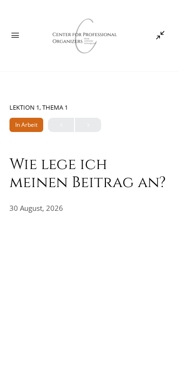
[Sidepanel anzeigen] (158, 35)
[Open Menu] (15, 34)
